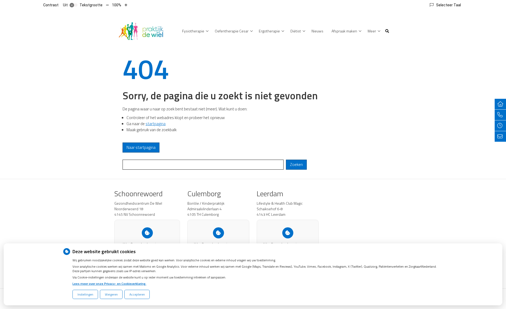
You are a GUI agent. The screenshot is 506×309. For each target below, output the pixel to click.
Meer (372, 31)
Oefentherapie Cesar (232, 31)
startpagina (155, 124)
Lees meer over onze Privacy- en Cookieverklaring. (109, 283)
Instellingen (85, 294)
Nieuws (317, 31)
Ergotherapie (269, 31)
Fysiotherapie (193, 31)
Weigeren (111, 294)
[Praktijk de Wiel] (141, 30)
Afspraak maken (344, 31)
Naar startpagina (140, 147)
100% (116, 5)
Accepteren (137, 294)
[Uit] (73, 5)
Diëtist (295, 31)
